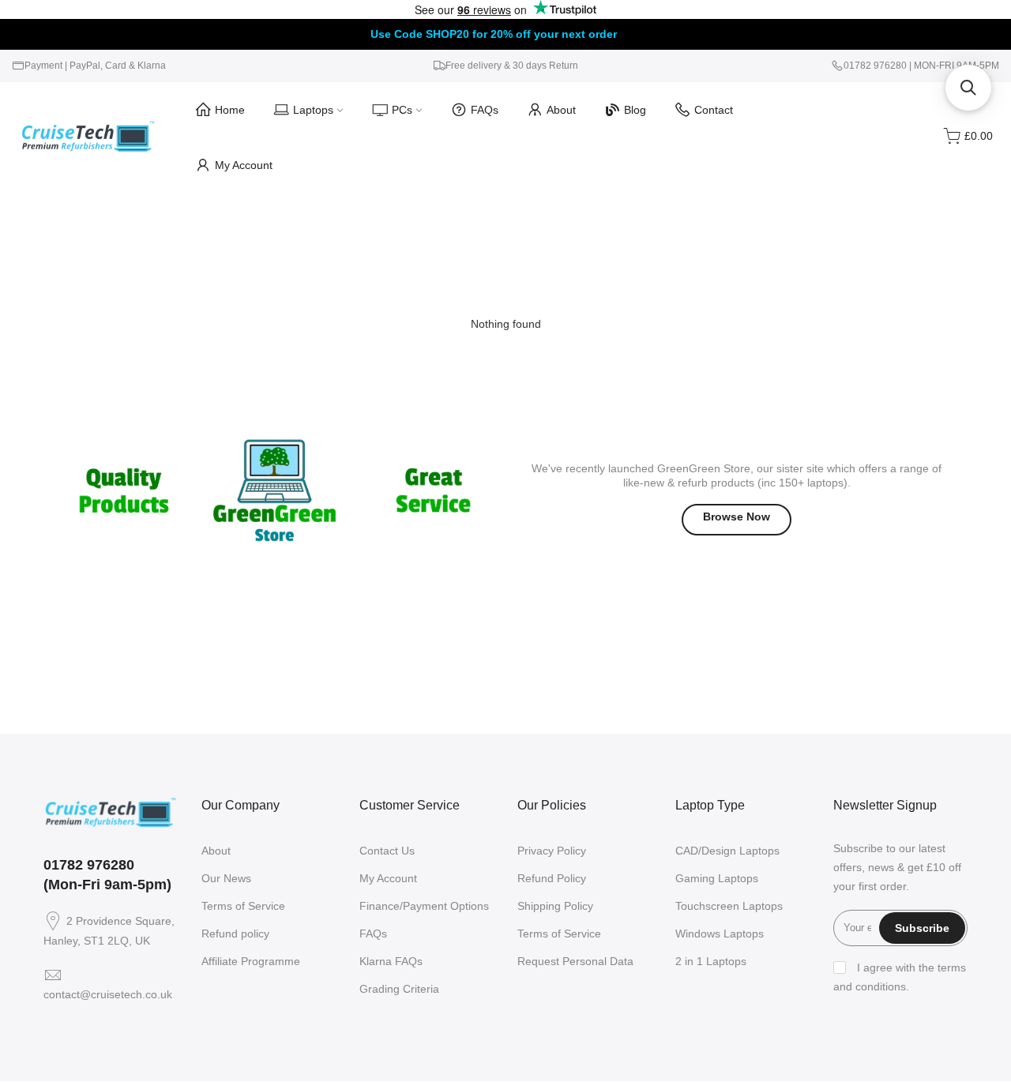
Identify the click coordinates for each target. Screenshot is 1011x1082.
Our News (226, 878)
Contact (713, 109)
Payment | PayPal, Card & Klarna (95, 65)
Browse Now (736, 516)
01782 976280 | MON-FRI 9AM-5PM (921, 65)
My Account (243, 165)
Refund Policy (551, 878)
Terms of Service (243, 906)
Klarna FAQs (391, 961)
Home (230, 109)
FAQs (484, 109)
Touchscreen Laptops (729, 906)
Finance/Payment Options (424, 906)
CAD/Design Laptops (727, 850)
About (561, 109)
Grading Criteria (399, 988)
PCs (402, 109)
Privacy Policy (551, 850)
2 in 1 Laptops (710, 961)
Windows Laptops (719, 933)
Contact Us (387, 850)
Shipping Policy (555, 906)
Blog (635, 109)
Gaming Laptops (716, 878)
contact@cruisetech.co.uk (107, 994)
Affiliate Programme (250, 961)
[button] (968, 88)
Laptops (313, 109)
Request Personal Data (575, 961)
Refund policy (235, 933)
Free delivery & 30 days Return (511, 65)
